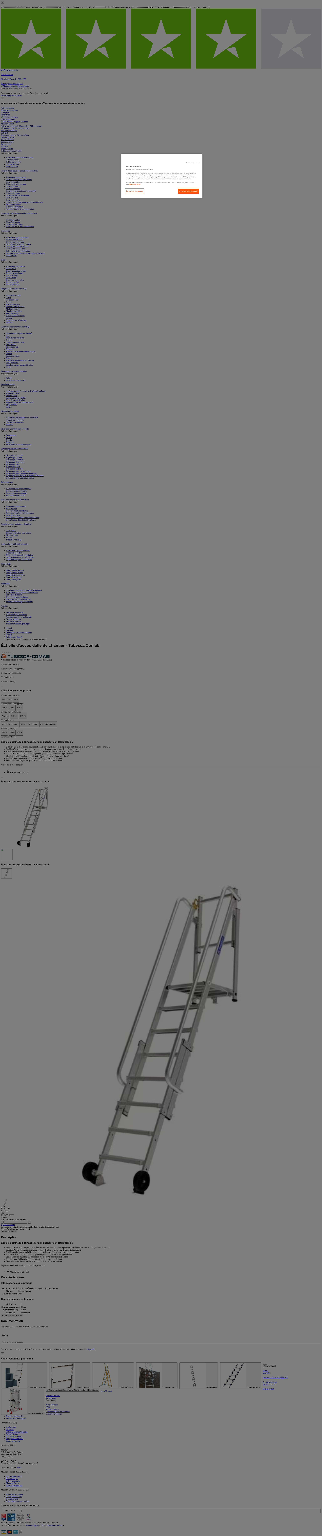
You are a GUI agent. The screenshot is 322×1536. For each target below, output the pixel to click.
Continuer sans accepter (193, 163)
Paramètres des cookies (134, 191)
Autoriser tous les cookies (188, 191)
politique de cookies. (134, 184)
